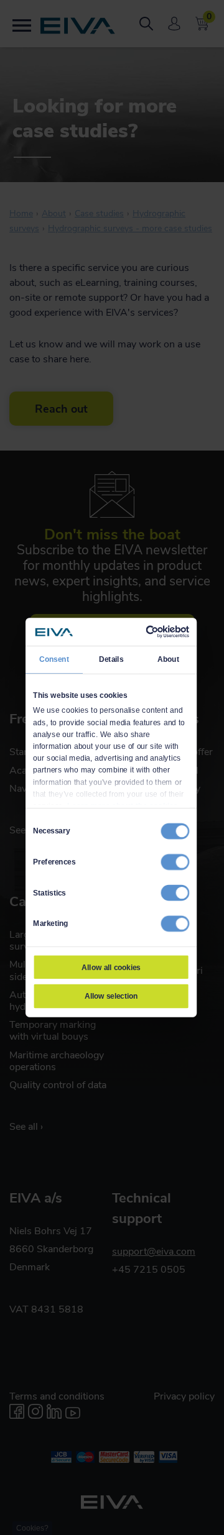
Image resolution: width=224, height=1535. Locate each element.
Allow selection (111, 996)
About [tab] (168, 659)
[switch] (175, 862)
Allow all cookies (111, 967)
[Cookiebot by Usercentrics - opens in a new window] (148, 631)
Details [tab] (111, 659)
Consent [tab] (54, 659)
